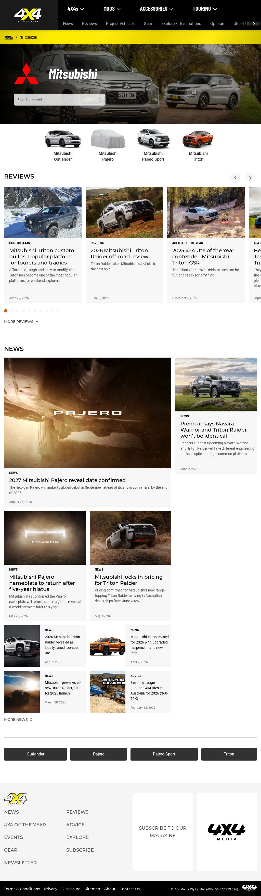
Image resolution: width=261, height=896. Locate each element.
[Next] (254, 23)
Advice (75, 825)
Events (13, 837)
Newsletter (20, 863)
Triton (229, 754)
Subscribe (80, 850)
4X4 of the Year (25, 825)
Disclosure (71, 889)
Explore (77, 837)
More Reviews (19, 321)
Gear (148, 23)
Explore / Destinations (181, 23)
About (110, 889)
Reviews (89, 23)
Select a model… (31, 99)
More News (16, 719)
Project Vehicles (120, 23)
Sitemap (93, 889)
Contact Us (130, 889)
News (68, 23)
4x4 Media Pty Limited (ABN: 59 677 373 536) (206, 889)
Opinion (217, 23)
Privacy (51, 889)
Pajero (99, 754)
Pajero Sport (164, 754)
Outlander (35, 754)
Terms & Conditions (22, 889)
